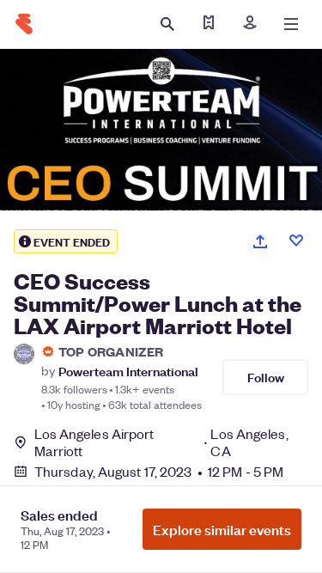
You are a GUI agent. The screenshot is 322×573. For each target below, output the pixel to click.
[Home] (24, 24)
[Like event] (296, 241)
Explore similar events (222, 529)
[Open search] (167, 24)
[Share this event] (260, 241)
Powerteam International (128, 371)
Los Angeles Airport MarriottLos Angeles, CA (161, 442)
